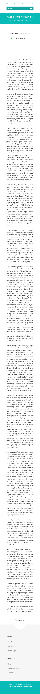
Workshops (12, 651)
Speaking (11, 646)
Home (11, 20)
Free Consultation (14, 668)
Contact (10, 673)
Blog (9, 664)
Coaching (11, 642)
